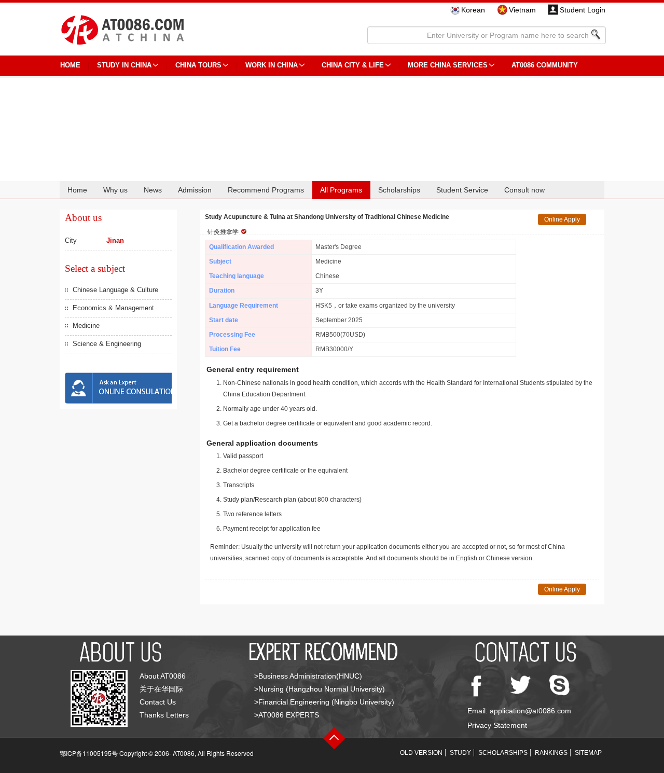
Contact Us (158, 702)
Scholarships (399, 190)
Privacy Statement (497, 725)
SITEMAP (588, 752)
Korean (473, 10)
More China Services (448, 65)
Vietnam (522, 10)
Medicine (86, 325)
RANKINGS (551, 752)
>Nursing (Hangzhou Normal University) (319, 689)
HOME (70, 65)
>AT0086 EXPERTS (286, 715)
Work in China (271, 65)
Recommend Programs (266, 190)
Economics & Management (113, 308)
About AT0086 (163, 676)
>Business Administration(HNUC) (308, 676)
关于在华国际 (161, 689)
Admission (195, 190)
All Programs (341, 190)
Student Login (582, 10)
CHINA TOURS (198, 65)
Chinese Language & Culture (115, 290)
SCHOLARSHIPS (503, 752)
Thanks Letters (164, 715)
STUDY (460, 752)
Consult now (524, 190)
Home (77, 190)
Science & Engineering (107, 344)
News (153, 190)
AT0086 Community (544, 65)
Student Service (462, 190)
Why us (115, 190)
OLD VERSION (421, 752)
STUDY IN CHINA (124, 65)
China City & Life (353, 65)
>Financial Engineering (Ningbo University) (324, 702)
